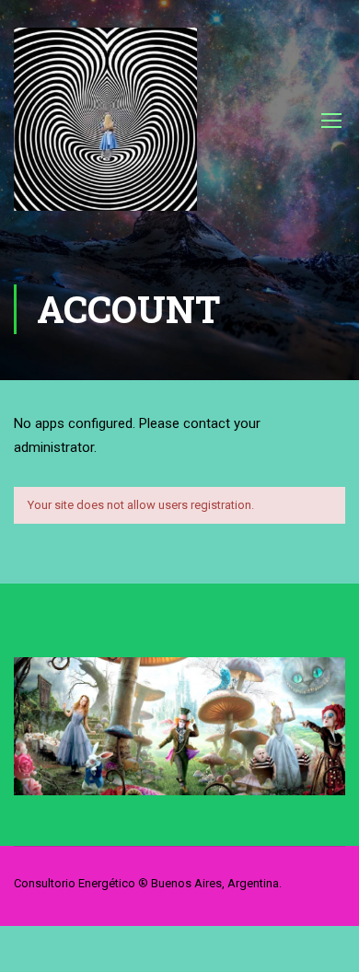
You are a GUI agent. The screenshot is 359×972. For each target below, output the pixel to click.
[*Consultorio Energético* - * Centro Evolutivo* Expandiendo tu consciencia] (105, 128)
